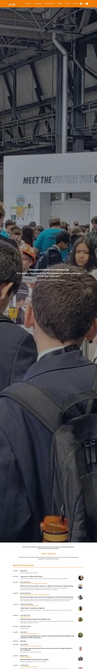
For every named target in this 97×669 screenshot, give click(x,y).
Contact (75, 3)
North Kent (38, 3)
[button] (28, 3)
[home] (12, 4)
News (67, 3)
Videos (60, 3)
